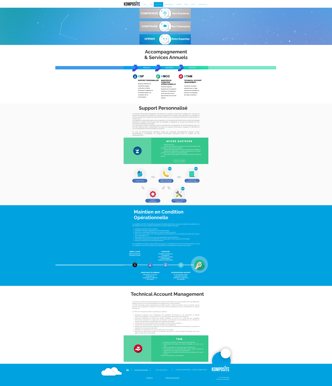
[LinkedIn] (127, 369)
